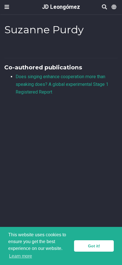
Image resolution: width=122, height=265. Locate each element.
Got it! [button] (94, 246)
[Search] (104, 7)
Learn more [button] (20, 256)
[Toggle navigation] (7, 7)
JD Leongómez (61, 7)
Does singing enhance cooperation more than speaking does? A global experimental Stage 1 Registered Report (62, 84)
